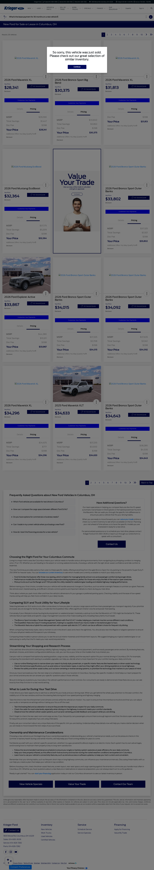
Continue (77, 67)
